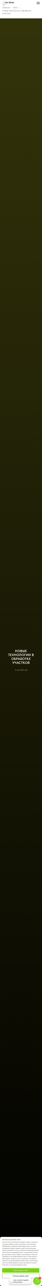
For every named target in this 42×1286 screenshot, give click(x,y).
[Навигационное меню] (38, 3)
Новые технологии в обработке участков (16, 12)
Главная (6, 7)
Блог (15, 7)
